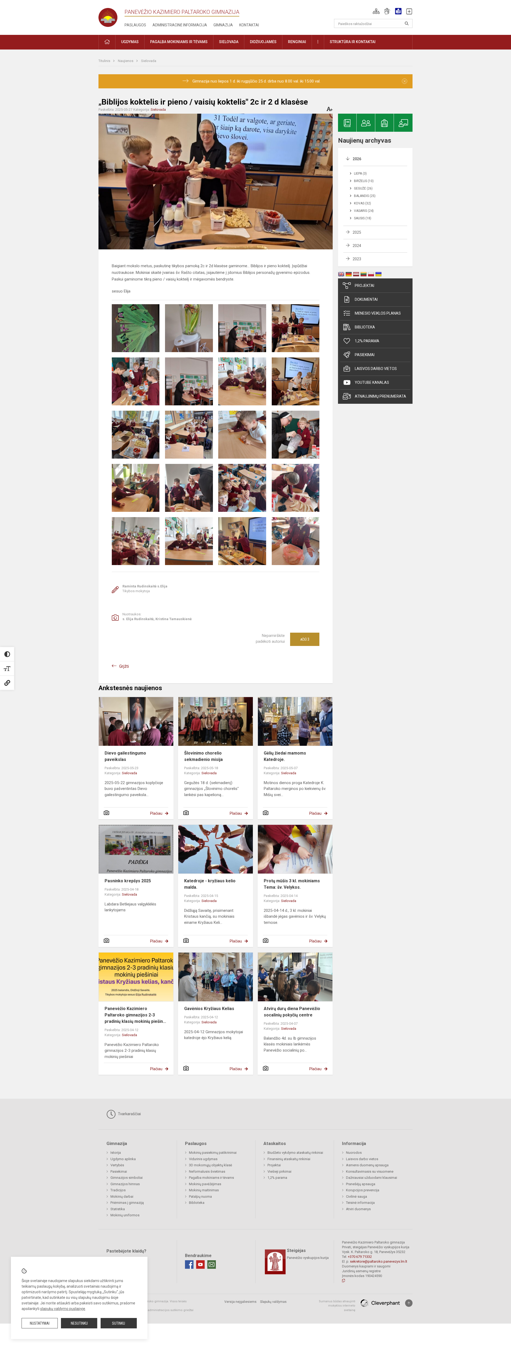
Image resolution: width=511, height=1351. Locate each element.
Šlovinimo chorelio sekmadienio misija (203, 756)
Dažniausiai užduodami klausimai (371, 1178)
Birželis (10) (364, 181)
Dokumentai (366, 299)
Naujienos (126, 61)
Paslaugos (135, 25)
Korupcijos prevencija (362, 1190)
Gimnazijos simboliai (126, 1178)
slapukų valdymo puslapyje (62, 1309)
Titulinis (104, 61)
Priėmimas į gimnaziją (127, 1203)
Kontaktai (249, 25)
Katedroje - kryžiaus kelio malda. (210, 884)
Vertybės (117, 1165)
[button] (376, 11)
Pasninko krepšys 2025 (128, 880)
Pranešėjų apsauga (360, 1184)
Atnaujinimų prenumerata (380, 396)
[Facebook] (189, 1264)
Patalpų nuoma (200, 1196)
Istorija (115, 1153)
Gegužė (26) (363, 188)
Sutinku (118, 1323)
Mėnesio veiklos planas (378, 313)
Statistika (117, 1209)
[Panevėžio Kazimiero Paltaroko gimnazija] (111, 15)
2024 (357, 246)
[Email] (211, 1264)
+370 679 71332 (360, 1257)
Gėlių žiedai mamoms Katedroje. (285, 756)
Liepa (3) (360, 173)
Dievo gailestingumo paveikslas (125, 756)
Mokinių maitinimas (204, 1190)
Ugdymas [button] (130, 42)
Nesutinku (79, 1323)
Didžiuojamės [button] (263, 42)
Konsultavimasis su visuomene (369, 1171)
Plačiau (156, 813)
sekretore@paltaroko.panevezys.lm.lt (378, 1261)
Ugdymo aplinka (123, 1159)
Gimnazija (223, 25)
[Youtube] (200, 1264)
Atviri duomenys (358, 1209)
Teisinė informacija (360, 1203)
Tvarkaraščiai (129, 1113)
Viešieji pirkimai (279, 1171)
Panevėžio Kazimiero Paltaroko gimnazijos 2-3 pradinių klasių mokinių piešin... (135, 1015)
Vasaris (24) (364, 211)
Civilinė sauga (356, 1196)
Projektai (364, 285)
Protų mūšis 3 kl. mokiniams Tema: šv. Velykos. (292, 884)
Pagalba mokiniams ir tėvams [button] (179, 42)
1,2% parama (367, 341)
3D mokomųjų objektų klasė (210, 1165)
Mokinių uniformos (124, 1215)
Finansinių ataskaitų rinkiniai (288, 1159)
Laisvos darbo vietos (376, 368)
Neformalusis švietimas (207, 1171)
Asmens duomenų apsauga (367, 1165)
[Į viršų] (409, 1303)
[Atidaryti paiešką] (407, 23)
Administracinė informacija (180, 25)
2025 (357, 232)
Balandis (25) (365, 196)
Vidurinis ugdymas (203, 1159)
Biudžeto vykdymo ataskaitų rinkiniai (295, 1153)
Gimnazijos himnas (125, 1184)
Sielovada (148, 61)
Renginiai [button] (297, 42)
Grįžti (124, 666)
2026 (357, 159)
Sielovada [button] (228, 42)
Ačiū (304, 639)
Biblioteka (365, 327)
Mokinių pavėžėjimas (205, 1184)
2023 (357, 259)
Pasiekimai (364, 355)
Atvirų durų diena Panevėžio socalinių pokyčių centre (292, 1012)
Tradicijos (118, 1190)
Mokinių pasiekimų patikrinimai (213, 1153)
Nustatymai (40, 1323)
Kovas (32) (362, 203)
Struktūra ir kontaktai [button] (353, 42)
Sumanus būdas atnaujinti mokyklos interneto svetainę (337, 1306)
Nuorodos (354, 1153)
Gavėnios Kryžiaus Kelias (209, 1008)
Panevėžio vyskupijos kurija (308, 1258)
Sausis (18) (362, 218)
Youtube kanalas (372, 382)
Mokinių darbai (121, 1196)
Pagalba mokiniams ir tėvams (211, 1178)
